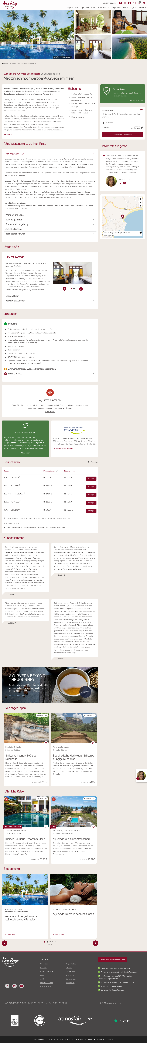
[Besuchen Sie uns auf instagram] (14, 986)
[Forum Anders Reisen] (14, 1020)
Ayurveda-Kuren (87, 8)
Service (142, 8)
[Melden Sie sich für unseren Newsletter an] (134, 3)
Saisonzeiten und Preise (122, 134)
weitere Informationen (64, 448)
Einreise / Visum (46, 983)
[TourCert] (39, 1020)
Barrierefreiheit (46, 986)
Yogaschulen (71, 964)
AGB (42, 979)
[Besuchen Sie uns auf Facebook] (120, 3)
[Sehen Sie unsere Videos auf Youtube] (129, 3)
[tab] (71, 288)
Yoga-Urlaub (72, 8)
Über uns (44, 964)
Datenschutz (70, 979)
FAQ (42, 975)
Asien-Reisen (103, 8)
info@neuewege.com (110, 1003)
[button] (50, 153)
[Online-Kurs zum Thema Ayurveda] (50, 685)
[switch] (46, 827)
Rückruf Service (46, 971)
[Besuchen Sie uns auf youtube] (21, 986)
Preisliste (94, 462)
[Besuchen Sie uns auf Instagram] (125, 3)
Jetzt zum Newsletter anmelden (112, 960)
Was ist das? (50, 412)
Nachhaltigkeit (129, 8)
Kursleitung (70, 971)
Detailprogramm (77, 117)
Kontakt (43, 968)
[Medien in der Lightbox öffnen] (37, 34)
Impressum (70, 983)
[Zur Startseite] (10, 5)
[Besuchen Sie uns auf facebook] (7, 986)
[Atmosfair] (75, 1020)
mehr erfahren (137, 100)
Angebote (116, 8)
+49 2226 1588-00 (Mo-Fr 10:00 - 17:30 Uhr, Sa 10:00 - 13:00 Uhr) (36, 1003)
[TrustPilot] (121, 1020)
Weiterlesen (11, 934)
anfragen (91, 478)
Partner (69, 968)
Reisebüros (70, 975)
